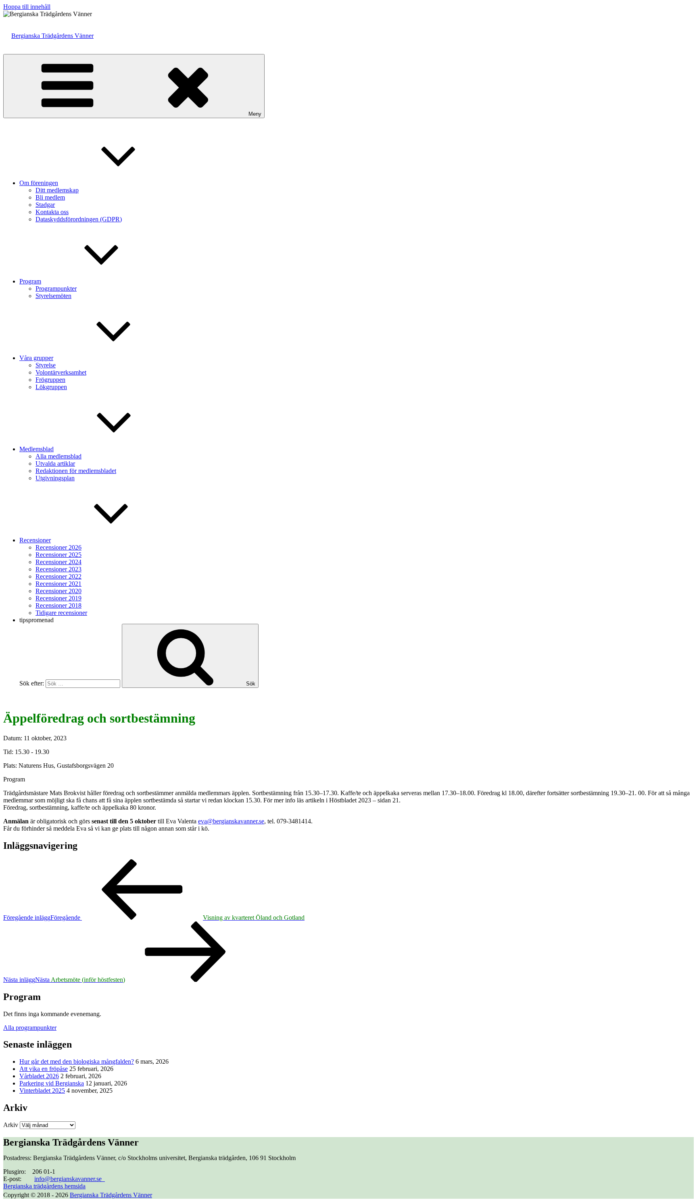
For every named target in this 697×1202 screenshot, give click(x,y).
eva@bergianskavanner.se (231, 821)
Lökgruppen (51, 386)
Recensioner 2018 (58, 605)
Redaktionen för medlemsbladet (75, 470)
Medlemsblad (36, 449)
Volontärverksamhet (60, 372)
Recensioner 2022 (58, 576)
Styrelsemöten (53, 295)
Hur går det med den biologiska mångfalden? (76, 1061)
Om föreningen (38, 182)
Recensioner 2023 (58, 569)
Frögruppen (50, 379)
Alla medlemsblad (58, 456)
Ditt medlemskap (57, 190)
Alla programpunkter (29, 1027)
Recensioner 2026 (58, 547)
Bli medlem (50, 197)
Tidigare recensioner (61, 612)
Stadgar (45, 204)
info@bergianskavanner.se (69, 1178)
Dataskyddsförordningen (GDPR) (78, 219)
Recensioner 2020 (58, 590)
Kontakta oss (52, 211)
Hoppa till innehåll (26, 6)
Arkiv (10, 1124)
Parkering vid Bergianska (51, 1083)
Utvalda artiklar (55, 463)
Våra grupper (36, 357)
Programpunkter (56, 288)
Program (30, 281)
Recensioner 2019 (58, 598)
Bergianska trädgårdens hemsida (44, 1186)
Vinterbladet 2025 (42, 1090)
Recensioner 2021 (58, 583)
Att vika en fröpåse (43, 1068)
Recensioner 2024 (58, 561)
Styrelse (45, 365)
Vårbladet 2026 (39, 1076)
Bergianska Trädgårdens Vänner (52, 35)
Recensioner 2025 (58, 554)
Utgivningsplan (55, 478)
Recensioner (35, 540)
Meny (254, 114)
